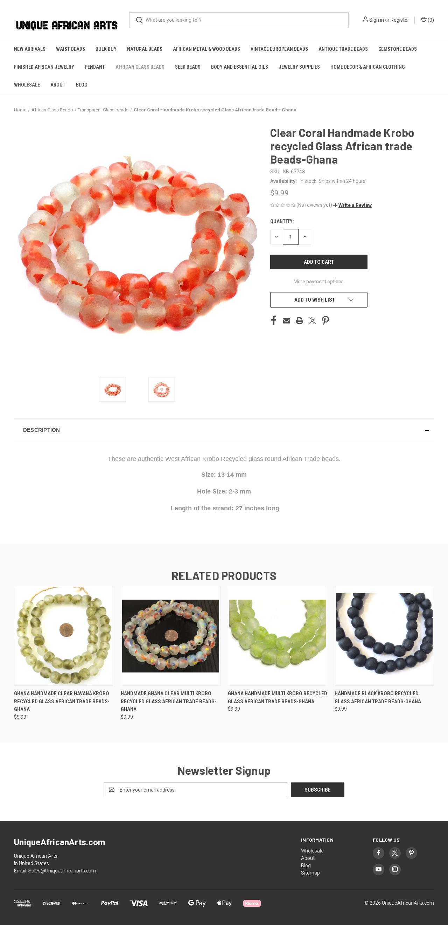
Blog (81, 85)
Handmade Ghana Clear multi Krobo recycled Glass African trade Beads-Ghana (168, 701)
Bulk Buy (106, 49)
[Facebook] (273, 320)
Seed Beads (188, 67)
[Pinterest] (325, 320)
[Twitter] (312, 320)
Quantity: (282, 221)
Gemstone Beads (397, 49)
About (57, 85)
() (430, 20)
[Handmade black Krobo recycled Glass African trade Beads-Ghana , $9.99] (384, 635)
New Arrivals (30, 49)
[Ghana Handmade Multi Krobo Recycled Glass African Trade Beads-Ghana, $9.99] (277, 635)
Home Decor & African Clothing (367, 67)
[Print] (299, 320)
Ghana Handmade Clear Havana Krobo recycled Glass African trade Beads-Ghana (62, 701)
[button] (352, 205)
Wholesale (27, 85)
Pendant (95, 67)
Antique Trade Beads (343, 49)
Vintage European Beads (279, 49)
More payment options (319, 281)
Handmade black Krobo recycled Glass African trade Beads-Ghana (378, 697)
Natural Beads (144, 49)
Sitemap (310, 873)
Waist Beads (70, 49)
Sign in (376, 20)
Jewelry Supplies (299, 67)
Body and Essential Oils (239, 67)
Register (400, 20)
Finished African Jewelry (44, 67)
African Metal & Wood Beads (206, 49)
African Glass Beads (139, 67)
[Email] (286, 320)
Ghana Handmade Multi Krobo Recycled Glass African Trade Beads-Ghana (277, 697)
